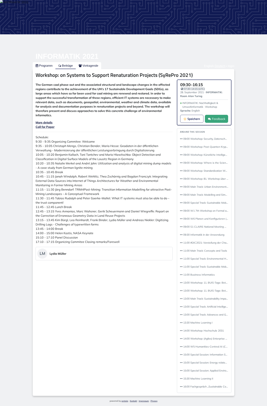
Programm (45, 65)
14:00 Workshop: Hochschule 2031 (203, 330)
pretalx (125, 401)
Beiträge (67, 65)
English (209, 66)
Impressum (144, 401)
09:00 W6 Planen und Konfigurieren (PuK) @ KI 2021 (205, 218)
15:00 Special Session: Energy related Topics (205, 362)
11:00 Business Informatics (199, 274)
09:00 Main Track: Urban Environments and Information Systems (205, 186)
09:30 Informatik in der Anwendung (203, 234)
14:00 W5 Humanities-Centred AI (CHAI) (205, 346)
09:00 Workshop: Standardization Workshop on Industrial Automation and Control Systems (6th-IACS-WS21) (205, 170)
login (231, 66)
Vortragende (90, 65)
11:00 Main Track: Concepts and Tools (205, 250)
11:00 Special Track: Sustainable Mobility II (205, 266)
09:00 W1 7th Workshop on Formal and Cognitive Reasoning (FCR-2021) (205, 210)
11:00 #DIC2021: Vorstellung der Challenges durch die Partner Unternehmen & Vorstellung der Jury (205, 242)
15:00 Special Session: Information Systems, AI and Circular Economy (205, 354)
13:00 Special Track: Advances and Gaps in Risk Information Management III (205, 314)
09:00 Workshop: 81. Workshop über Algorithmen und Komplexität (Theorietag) (205, 178)
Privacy (154, 401)
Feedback (218, 119)
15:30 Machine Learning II (198, 378)
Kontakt (133, 401)
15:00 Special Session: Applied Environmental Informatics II (205, 370)
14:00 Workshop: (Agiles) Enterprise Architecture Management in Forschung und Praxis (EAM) (205, 338)
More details (44, 122)
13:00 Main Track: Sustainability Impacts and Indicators (205, 298)
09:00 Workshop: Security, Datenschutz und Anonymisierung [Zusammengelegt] (205, 138)
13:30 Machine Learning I (198, 322)
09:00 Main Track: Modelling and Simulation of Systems (205, 194)
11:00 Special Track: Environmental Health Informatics (205, 258)
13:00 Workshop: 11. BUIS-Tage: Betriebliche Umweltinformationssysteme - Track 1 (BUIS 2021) (205, 282)
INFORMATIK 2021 (67, 56)
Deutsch (220, 66)
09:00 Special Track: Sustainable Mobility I (205, 202)
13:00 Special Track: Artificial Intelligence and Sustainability (205, 306)
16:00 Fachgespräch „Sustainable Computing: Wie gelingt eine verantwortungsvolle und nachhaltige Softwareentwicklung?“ (205, 386)
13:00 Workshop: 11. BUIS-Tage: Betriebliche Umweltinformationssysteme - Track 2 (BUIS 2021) (205, 290)
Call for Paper (45, 127)
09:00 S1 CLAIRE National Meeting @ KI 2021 (205, 226)
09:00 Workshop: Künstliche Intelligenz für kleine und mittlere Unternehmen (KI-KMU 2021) (205, 154)
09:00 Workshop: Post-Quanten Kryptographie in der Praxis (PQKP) (205, 146)
